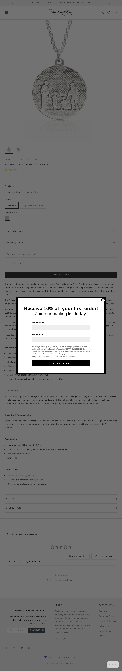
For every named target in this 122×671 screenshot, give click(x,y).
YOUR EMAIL (38, 334)
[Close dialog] (102, 299)
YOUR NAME (38, 323)
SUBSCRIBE (61, 363)
